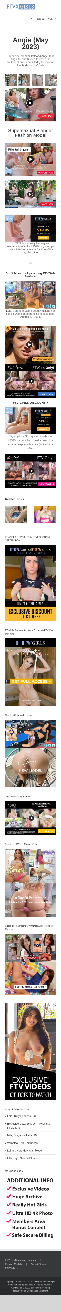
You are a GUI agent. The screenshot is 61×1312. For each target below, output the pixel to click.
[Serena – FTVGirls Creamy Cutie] (30, 883)
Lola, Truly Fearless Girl (21, 1116)
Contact (14, 1288)
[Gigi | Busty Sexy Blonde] (30, 818)
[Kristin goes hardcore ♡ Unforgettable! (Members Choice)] (30, 964)
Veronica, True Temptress (22, 1143)
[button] (7, 514)
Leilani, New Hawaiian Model (25, 1150)
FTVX (22, 1282)
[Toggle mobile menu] (54, 5)
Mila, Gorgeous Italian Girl (22, 1135)
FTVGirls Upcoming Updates (20, 1260)
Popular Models (13, 1264)
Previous (39, 18)
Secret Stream (38, 1264)
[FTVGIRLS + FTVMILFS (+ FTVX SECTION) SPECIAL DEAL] (30, 583)
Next (50, 18)
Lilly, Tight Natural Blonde (22, 1158)
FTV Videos (11, 1268)
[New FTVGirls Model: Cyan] (30, 753)
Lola (8, 310)
